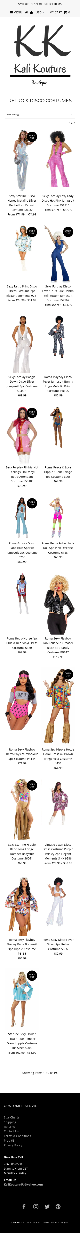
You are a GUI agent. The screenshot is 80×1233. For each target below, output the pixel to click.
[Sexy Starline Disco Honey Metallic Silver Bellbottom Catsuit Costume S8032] (22, 161)
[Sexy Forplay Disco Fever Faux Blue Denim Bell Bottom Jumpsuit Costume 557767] (58, 254)
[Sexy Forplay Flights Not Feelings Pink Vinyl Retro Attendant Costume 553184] (22, 434)
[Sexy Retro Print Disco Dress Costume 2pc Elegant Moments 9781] (22, 248)
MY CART (60, 12)
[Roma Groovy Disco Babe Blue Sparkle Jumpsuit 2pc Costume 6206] (22, 517)
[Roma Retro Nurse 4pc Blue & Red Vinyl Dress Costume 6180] (22, 593)
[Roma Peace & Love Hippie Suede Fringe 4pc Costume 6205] (58, 427)
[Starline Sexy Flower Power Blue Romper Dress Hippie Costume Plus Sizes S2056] (22, 999)
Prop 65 (9, 1140)
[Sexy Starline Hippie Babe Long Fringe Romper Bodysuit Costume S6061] (22, 809)
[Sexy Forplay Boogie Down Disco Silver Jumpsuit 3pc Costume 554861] (22, 344)
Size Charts (11, 1117)
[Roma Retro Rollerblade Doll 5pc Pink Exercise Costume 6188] (58, 517)
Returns (9, 1127)
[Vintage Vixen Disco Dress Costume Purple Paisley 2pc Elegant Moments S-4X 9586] (58, 801)
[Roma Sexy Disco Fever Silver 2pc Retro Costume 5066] (58, 900)
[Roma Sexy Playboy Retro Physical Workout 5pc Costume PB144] (22, 698)
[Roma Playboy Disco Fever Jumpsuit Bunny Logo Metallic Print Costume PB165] (58, 336)
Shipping (10, 1122)
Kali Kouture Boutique (52, 1222)
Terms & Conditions (17, 1136)
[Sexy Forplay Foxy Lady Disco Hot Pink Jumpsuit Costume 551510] (58, 158)
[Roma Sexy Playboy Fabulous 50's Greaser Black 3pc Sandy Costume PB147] (58, 603)
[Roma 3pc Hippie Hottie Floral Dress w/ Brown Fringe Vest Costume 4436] (58, 706)
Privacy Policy (13, 1145)
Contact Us (11, 1131)
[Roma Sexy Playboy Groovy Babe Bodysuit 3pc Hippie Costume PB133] (22, 904)
